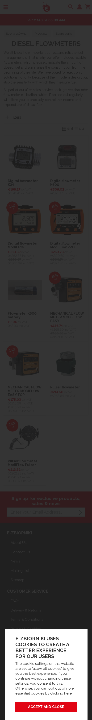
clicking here (61, 693)
